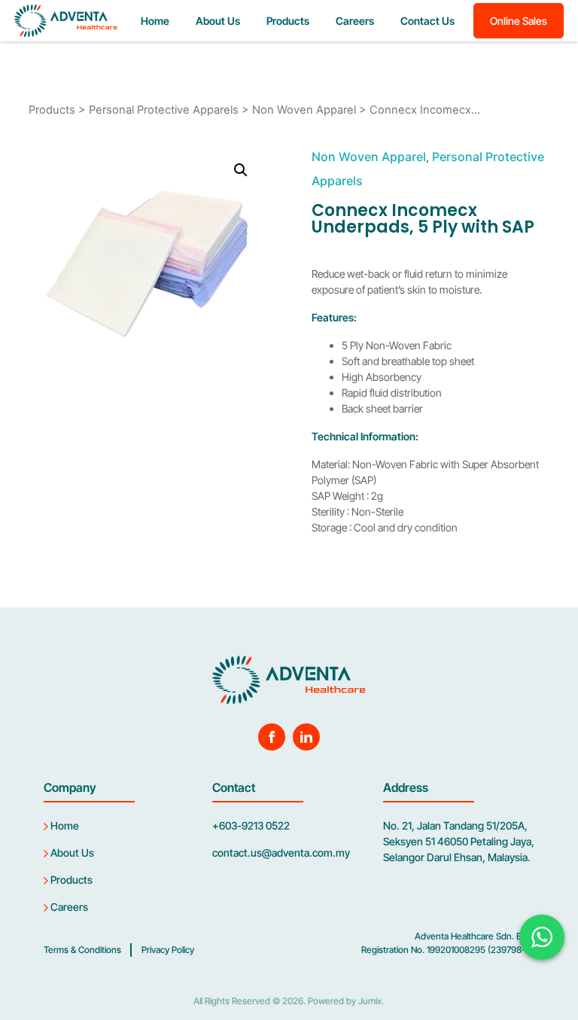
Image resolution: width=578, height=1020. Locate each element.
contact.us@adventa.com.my (281, 852)
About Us (218, 20)
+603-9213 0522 (251, 825)
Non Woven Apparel (304, 110)
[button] (240, 170)
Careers (355, 20)
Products (287, 20)
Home (155, 20)
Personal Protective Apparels (164, 110)
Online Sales (518, 20)
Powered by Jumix (345, 1000)
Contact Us (427, 20)
